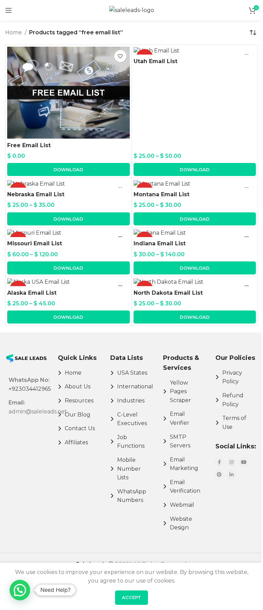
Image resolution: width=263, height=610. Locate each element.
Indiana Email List (160, 243)
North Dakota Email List (168, 293)
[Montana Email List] (195, 184)
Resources (79, 400)
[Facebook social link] (219, 462)
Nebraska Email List (35, 194)
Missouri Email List (34, 243)
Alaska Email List (32, 293)
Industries (131, 400)
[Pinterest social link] (219, 474)
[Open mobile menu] (8, 10)
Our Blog (77, 414)
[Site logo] (131, 10)
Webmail (182, 505)
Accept (131, 597)
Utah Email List (155, 61)
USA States (132, 372)
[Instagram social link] (231, 462)
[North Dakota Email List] (195, 282)
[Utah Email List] (195, 51)
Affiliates (76, 442)
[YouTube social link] (244, 462)
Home (13, 32)
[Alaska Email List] (68, 282)
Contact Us (80, 428)
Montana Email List (161, 194)
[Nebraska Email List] (68, 184)
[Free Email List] (68, 93)
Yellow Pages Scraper (180, 391)
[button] (68, 169)
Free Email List (29, 145)
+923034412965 (30, 389)
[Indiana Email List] (195, 233)
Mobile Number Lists (129, 469)
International (135, 386)
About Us (77, 386)
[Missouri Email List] (68, 233)
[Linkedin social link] (231, 474)
